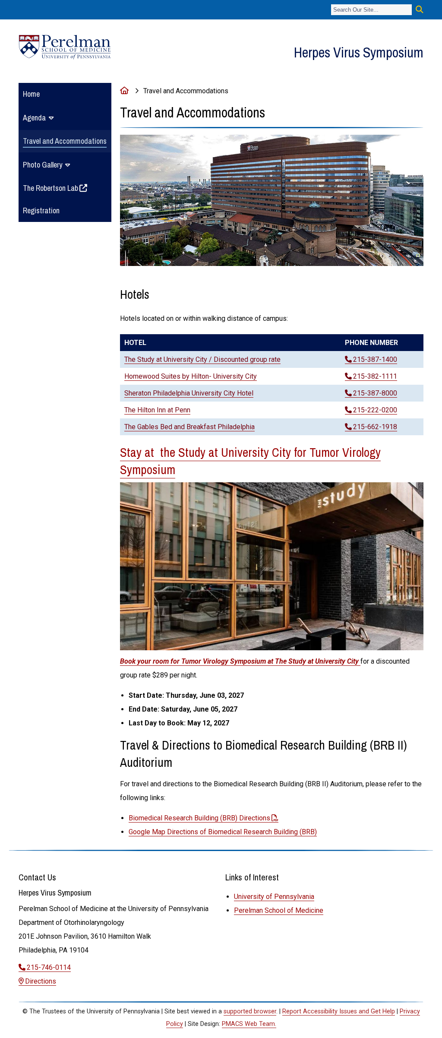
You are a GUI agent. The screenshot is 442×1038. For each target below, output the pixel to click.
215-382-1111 (375, 376)
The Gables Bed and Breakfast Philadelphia (189, 427)
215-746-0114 (49, 967)
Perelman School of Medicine (278, 910)
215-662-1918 (375, 427)
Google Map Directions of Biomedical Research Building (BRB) (223, 832)
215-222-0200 (375, 410)
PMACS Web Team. (249, 1024)
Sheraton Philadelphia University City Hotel (188, 393)
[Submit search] (419, 9)
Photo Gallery (42, 164)
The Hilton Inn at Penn (157, 410)
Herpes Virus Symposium (358, 52)
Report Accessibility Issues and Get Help (338, 1011)
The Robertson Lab (50, 188)
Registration (41, 210)
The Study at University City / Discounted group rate (202, 359)
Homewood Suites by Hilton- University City (190, 376)
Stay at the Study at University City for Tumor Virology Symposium (250, 461)
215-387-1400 (375, 359)
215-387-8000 (375, 393)
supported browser (250, 1011)
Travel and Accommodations (65, 141)
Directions (40, 981)
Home (31, 94)
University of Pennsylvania (274, 896)
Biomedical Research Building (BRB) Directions (199, 818)
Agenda (34, 117)
